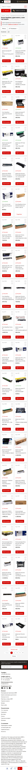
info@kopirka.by (4, 683)
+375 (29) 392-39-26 (5, 674)
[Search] (25, 7)
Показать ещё (14, 649)
